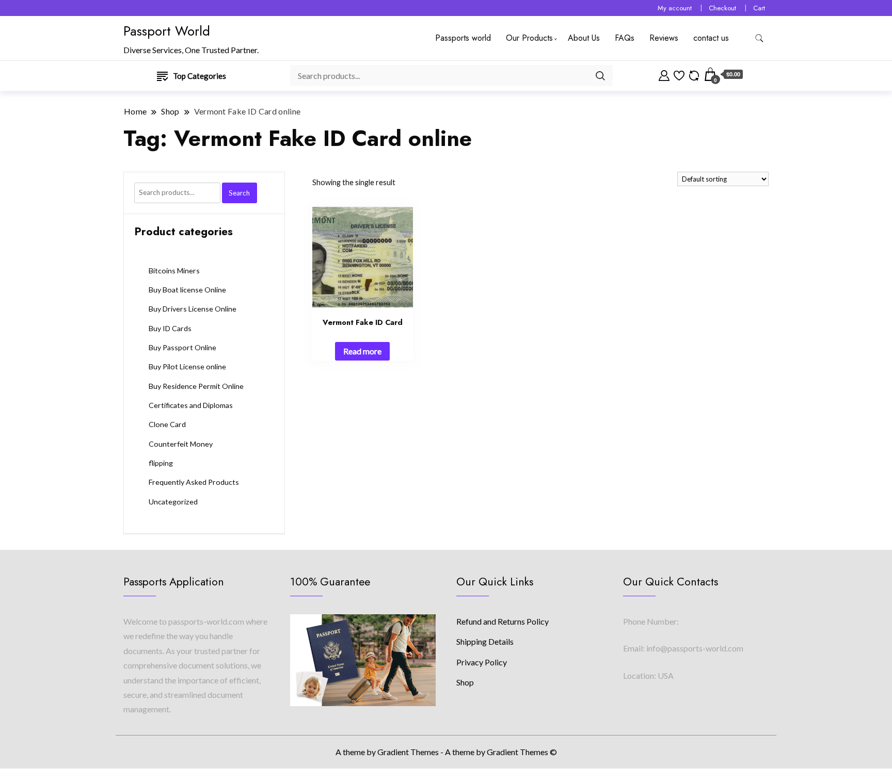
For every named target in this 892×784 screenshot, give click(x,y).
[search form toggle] (759, 38)
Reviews (663, 38)
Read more (362, 351)
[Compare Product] (694, 74)
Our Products (529, 38)
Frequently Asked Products (194, 482)
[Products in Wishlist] (679, 74)
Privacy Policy (481, 662)
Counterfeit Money (181, 443)
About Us (584, 38)
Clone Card (167, 424)
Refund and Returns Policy (502, 621)
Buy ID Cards (170, 328)
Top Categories (199, 75)
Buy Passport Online (182, 347)
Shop (465, 682)
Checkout (722, 8)
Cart (759, 8)
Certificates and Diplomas (191, 405)
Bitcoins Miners (174, 270)
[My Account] (664, 74)
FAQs (624, 38)
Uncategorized (173, 501)
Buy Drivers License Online (192, 308)
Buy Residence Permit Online (196, 386)
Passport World (166, 31)
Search (239, 193)
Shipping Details (485, 641)
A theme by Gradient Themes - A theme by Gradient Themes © (446, 752)
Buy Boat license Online (187, 289)
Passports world (463, 38)
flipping (161, 463)
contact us (711, 38)
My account (675, 8)
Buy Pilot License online (187, 366)
